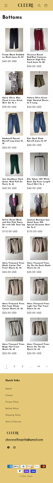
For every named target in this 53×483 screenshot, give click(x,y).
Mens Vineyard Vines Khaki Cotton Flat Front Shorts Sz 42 (13, 265)
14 (38, 366)
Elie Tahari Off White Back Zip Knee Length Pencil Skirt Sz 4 (38, 181)
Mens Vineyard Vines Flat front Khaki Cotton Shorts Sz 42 (13, 306)
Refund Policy (12, 408)
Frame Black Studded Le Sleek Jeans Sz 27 (13, 56)
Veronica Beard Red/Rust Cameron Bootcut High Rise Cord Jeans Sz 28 (36, 58)
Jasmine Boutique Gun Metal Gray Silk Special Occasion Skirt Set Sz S (38, 223)
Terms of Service (13, 421)
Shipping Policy (13, 414)
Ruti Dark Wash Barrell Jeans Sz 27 (37, 140)
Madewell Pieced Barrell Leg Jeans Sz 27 (12, 141)
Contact (9, 395)
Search (8, 388)
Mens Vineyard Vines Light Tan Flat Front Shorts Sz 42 (38, 306)
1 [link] (6, 366)
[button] (6, 5)
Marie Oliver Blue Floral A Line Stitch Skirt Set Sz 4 (12, 100)
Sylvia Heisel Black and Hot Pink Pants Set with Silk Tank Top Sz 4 (13, 223)
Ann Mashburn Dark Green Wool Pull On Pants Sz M (12, 181)
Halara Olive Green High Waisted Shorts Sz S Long (37, 100)
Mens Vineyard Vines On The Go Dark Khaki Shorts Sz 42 (39, 265)
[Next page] (46, 366)
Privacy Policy (12, 401)
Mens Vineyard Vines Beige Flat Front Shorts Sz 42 (13, 346)
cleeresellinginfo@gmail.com (24, 439)
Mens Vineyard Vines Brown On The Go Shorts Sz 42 (38, 346)
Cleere (29, 476)
